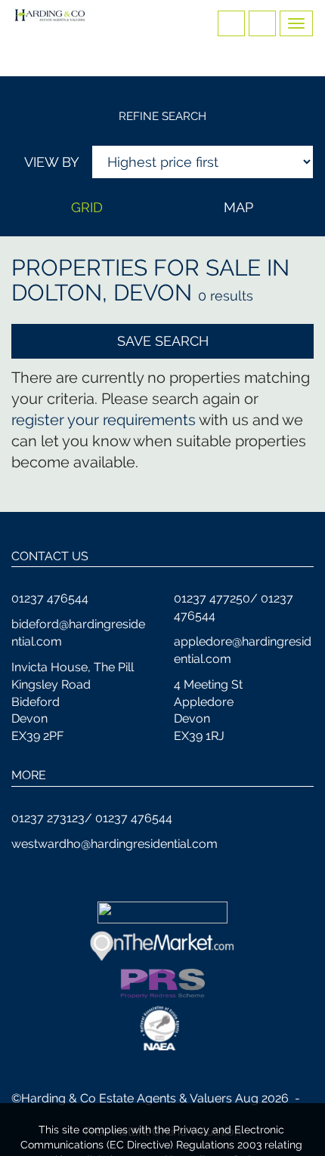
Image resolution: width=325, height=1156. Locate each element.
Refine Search (162, 116)
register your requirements (103, 420)
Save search (163, 341)
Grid (87, 207)
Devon (152, 292)
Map (238, 207)
